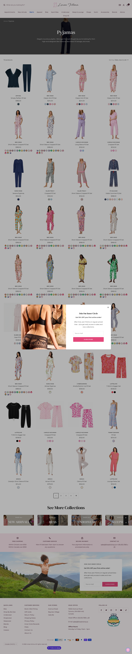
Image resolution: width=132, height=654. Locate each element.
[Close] (108, 307)
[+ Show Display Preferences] (128, 650)
